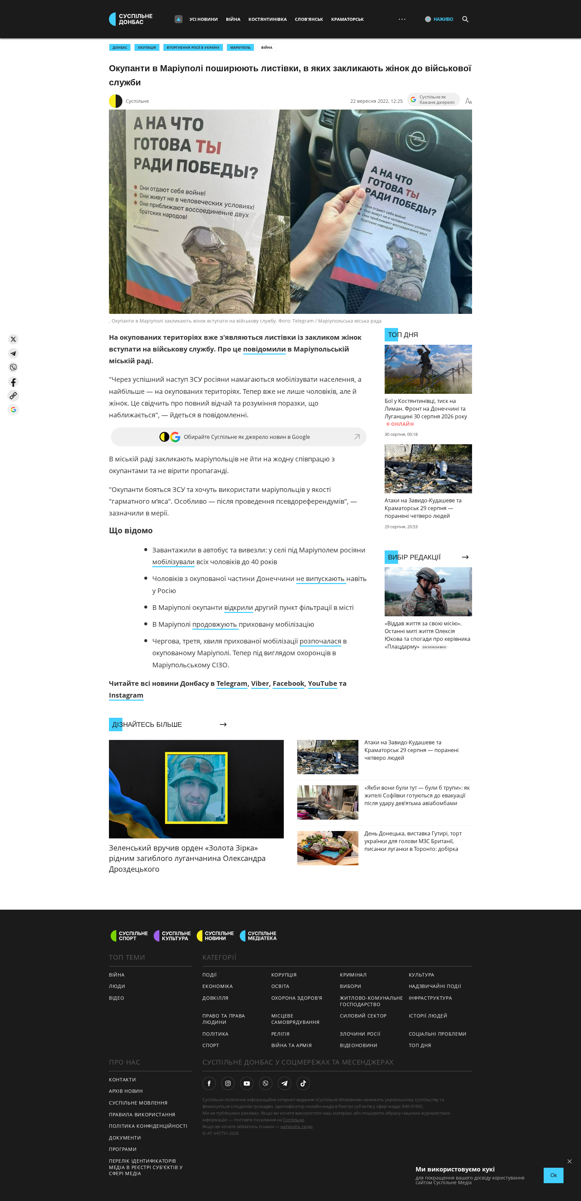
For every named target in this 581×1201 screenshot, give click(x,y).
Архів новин (126, 1091)
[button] (13, 339)
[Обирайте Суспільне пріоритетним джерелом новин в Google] (13, 410)
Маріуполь (240, 47)
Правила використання (142, 1114)
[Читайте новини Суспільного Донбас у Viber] (265, 1083)
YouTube (322, 683)
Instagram (126, 695)
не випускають (321, 578)
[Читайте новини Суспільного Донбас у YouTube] (247, 1083)
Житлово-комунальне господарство (371, 1001)
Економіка (217, 986)
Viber (260, 683)
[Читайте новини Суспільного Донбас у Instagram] (228, 1083)
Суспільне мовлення (138, 1103)
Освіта (280, 986)
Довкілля (215, 998)
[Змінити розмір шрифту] (468, 101)
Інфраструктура (430, 998)
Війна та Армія (291, 1045)
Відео (116, 998)
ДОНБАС (120, 47)
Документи (125, 1137)
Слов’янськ (309, 19)
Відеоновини (359, 1045)
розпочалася (320, 641)
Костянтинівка (267, 19)
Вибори (350, 986)
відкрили (238, 607)
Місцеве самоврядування (295, 1018)
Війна (233, 19)
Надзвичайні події (435, 986)
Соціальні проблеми (438, 1034)
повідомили (264, 349)
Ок (553, 1175)
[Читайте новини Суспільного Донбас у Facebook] (209, 1083)
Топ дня (420, 1045)
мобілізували (173, 561)
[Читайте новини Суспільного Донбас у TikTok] (303, 1083)
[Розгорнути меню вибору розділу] (179, 19)
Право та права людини (223, 1018)
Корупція (284, 974)
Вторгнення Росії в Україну (193, 47)
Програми (123, 1149)
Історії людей (428, 1015)
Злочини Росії (360, 1034)
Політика (215, 1034)
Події (209, 974)
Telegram (232, 683)
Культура (422, 974)
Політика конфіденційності (148, 1126)
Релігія (280, 1034)
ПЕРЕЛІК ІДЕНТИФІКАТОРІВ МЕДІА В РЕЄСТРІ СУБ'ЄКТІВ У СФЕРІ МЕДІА (146, 1167)
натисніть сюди (296, 1126)
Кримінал (353, 974)
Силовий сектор (363, 1015)
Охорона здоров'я (296, 998)
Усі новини (204, 19)
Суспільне (137, 101)
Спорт (210, 1045)
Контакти (122, 1079)
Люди (117, 986)
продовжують (215, 624)
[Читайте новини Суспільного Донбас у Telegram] (284, 1083)
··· (402, 19)
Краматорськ (347, 19)
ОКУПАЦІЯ (147, 47)
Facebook (288, 683)
